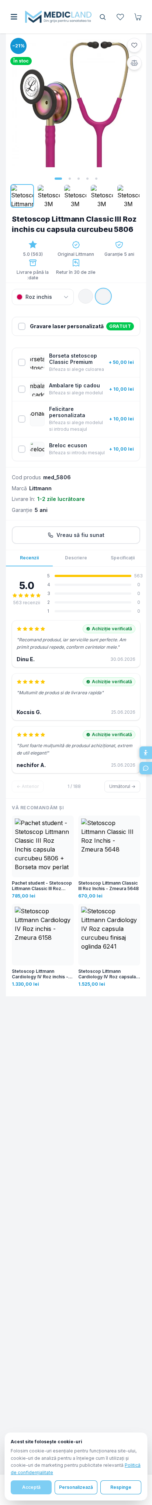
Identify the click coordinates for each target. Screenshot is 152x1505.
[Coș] (138, 17)
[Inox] (85, 296)
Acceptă (31, 1487)
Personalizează (76, 1487)
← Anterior (28, 786)
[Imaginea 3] (79, 178)
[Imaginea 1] (58, 178)
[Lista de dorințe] (120, 17)
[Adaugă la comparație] (134, 62)
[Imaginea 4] (87, 178)
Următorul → (122, 786)
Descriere (76, 557)
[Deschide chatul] (145, 768)
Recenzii (29, 557)
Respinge (120, 1487)
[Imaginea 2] (70, 178)
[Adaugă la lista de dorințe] (134, 45)
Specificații (123, 557)
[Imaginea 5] (96, 178)
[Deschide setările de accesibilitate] (145, 752)
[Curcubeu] (103, 296)
